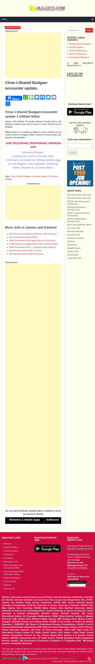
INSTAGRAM (38, 143)
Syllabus (71, 241)
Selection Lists (73, 235)
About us (8, 544)
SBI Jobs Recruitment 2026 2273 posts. (26, 254)
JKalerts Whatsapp (12, 578)
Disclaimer (8, 558)
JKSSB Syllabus (76, 47)
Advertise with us (11, 547)
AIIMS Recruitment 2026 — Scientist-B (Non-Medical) (32, 247)
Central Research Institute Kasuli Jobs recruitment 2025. (33, 244)
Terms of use (9, 589)
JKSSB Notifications (78, 51)
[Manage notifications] (89, 659)
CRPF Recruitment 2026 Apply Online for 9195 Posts (32, 241)
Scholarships (73, 255)
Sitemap (7, 585)
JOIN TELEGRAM (16, 143)
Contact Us (8, 554)
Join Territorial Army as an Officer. (23, 237)
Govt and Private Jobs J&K (79, 198)
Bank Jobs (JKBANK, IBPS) (79, 225)
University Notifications (79, 57)
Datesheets (72, 245)
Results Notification (75, 231)
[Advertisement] (33, 55)
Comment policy (11, 551)
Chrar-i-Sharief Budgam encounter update (28, 176)
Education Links (11, 562)
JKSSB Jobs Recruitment (80, 44)
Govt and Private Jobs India (79, 195)
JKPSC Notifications (78, 54)
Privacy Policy (10, 581)
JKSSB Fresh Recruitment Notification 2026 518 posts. (33, 234)
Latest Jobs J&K (74, 258)
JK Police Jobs (73, 228)
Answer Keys (73, 251)
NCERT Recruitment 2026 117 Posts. (25, 251)
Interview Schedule (75, 238)
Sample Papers (74, 248)
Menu (4, 19)
